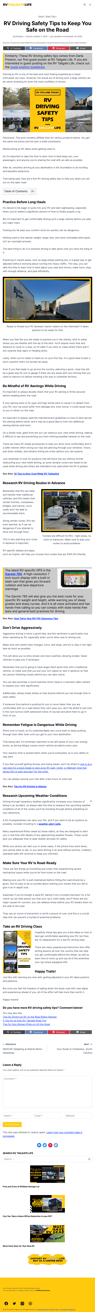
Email (39, 1115)
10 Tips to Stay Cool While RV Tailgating (36, 473)
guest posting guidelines (27, 67)
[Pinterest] (30, 1303)
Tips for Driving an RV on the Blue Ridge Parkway (30, 1016)
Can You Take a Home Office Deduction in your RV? (27, 1216)
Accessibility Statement (67, 1309)
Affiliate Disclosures (43, 1290)
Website (70, 1115)
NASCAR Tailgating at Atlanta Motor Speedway (22, 1048)
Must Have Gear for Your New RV (19, 1246)
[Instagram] (22, 1303)
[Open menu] (90, 4)
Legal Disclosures (42, 1309)
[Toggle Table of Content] (31, 191)
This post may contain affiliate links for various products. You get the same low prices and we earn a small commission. (48, 43)
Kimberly (19, 36)
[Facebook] (6, 1303)
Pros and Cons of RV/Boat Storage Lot (21, 1186)
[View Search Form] (85, 5)
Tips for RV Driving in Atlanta (30, 786)
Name (8, 1115)
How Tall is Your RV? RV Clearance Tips (36, 618)
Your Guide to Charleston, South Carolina (74, 1048)
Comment (10, 1078)
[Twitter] (14, 1303)
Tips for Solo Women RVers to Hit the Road (26, 1024)
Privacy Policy (54, 1309)
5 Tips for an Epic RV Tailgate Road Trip (24, 1020)
